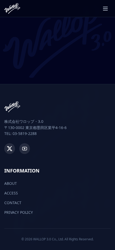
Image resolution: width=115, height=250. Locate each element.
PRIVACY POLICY (18, 212)
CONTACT (12, 202)
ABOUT (10, 183)
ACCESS (11, 193)
